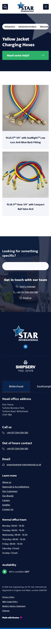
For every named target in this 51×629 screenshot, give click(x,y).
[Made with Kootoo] (25, 617)
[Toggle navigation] (46, 7)
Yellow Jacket (45, 26)
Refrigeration (10, 26)
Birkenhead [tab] (16, 386)
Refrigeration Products (27, 26)
